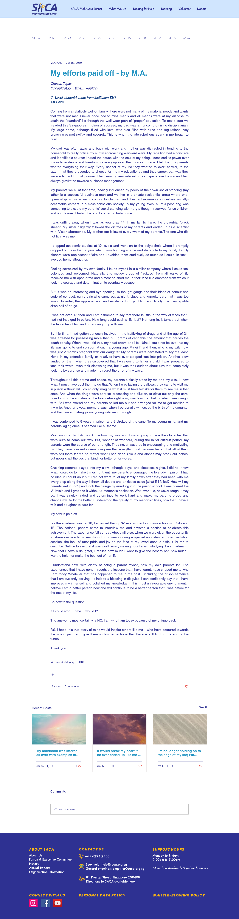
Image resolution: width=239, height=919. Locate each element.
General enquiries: (99, 869)
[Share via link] (52, 675)
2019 (127, 38)
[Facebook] (45, 903)
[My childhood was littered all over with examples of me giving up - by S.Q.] (59, 729)
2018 (142, 38)
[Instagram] (33, 903)
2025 (52, 38)
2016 (172, 38)
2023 (82, 38)
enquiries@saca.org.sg (129, 869)
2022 (97, 38)
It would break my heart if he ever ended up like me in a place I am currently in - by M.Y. (119, 753)
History (34, 864)
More (186, 38)
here (132, 881)
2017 (157, 38)
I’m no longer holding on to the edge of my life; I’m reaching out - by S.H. (179, 753)
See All (203, 707)
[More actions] (186, 63)
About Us (35, 855)
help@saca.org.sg (114, 864)
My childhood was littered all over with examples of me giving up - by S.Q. (56, 753)
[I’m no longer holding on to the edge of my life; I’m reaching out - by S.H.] (180, 729)
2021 (112, 38)
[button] (144, 9)
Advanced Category (63, 661)
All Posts (36, 38)
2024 (67, 38)
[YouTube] (57, 903)
